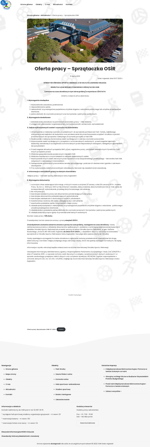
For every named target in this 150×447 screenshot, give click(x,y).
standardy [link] (34, 436)
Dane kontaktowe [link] (87, 423)
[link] (3, 2)
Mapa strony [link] (11, 374)
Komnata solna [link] (62, 379)
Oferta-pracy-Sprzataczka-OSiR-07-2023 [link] (41, 329)
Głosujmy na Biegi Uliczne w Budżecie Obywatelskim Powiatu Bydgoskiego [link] (127, 377)
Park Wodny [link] (60, 369)
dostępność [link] (56, 444)
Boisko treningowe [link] (63, 394)
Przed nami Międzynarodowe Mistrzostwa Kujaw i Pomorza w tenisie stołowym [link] (126, 385)
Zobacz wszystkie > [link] (113, 391)
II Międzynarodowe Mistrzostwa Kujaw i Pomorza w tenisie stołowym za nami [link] (126, 370)
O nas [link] (47, 4)
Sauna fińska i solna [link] (64, 374)
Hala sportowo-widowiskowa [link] (68, 384)
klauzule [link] (30, 432)
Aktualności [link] (58, 4)
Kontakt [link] (69, 4)
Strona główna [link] (26, 4)
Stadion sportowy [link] (63, 389)
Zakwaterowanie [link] (62, 399)
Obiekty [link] (39, 4)
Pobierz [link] (61, 329)
